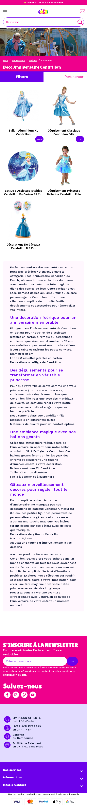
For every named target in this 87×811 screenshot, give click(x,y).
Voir (39, 139)
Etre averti (26, 191)
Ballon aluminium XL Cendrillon (23, 132)
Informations (12, 777)
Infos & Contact (14, 784)
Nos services (12, 769)
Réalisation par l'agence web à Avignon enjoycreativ (52, 794)
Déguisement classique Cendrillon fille (64, 132)
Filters (22, 76)
